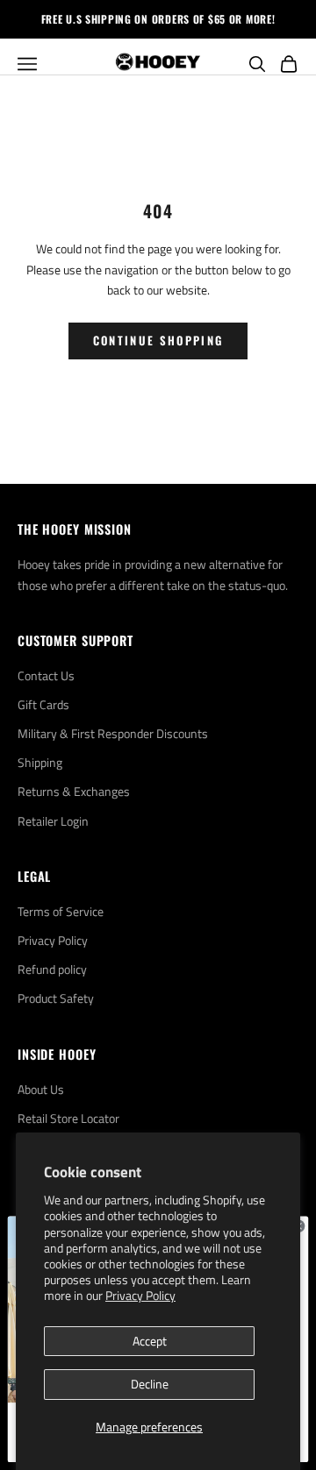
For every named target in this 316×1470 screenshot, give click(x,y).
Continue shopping (158, 340)
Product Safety (56, 998)
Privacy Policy (140, 1295)
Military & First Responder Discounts (113, 733)
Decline (150, 1383)
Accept (150, 1341)
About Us (41, 1089)
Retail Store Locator (68, 1118)
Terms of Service (61, 911)
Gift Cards (43, 704)
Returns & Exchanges (74, 791)
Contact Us (46, 675)
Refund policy (52, 969)
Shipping (40, 762)
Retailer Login (53, 821)
